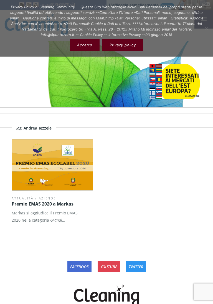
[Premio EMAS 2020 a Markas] (52, 165)
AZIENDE (47, 198)
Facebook (79, 266)
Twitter (136, 266)
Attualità (23, 198)
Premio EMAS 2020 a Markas (42, 204)
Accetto (84, 45)
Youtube (108, 266)
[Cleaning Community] (106, 295)
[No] (206, 28)
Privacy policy (123, 45)
